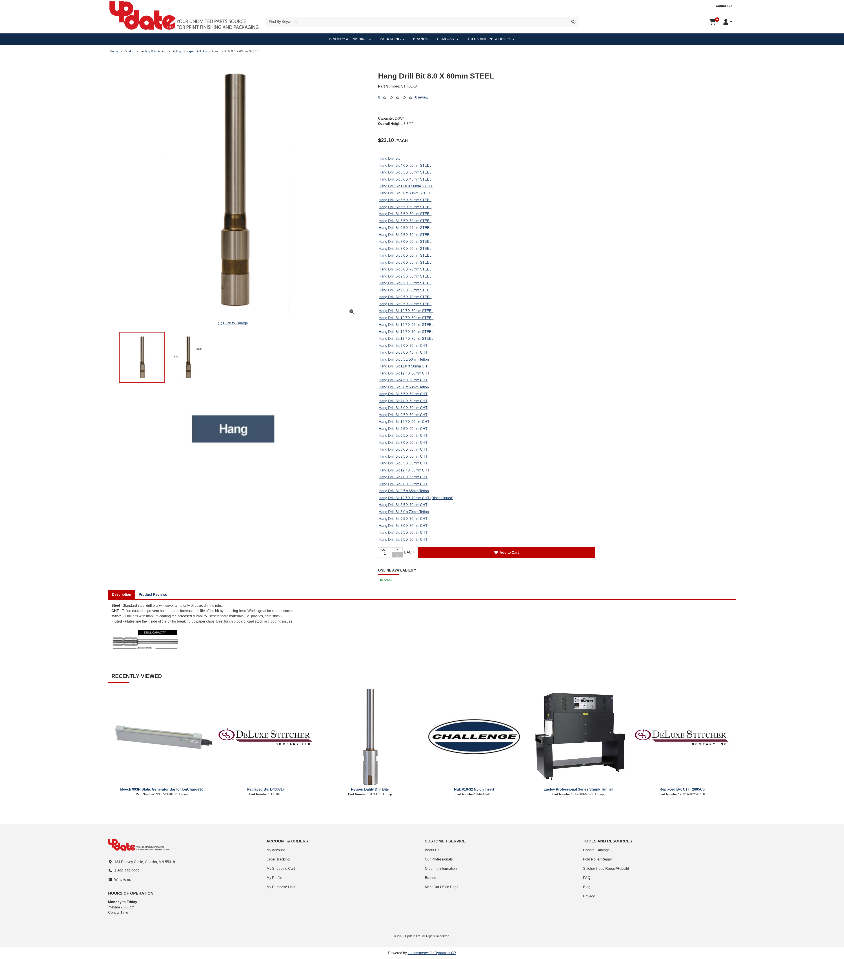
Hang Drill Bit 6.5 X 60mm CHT (403, 435)
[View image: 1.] (142, 357)
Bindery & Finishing (348, 39)
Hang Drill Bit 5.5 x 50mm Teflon (404, 359)
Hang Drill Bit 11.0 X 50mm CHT (404, 366)
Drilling (176, 51)
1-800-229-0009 (126, 871)
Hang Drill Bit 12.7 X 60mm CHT (404, 422)
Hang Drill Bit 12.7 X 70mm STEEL (406, 332)
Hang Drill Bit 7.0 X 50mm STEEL (405, 241)
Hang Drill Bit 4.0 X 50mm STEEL (405, 165)
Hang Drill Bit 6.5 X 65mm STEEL (405, 228)
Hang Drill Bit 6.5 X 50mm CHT (403, 394)
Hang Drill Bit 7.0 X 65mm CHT (403, 477)
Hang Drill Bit (389, 158)
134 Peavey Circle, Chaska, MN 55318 (144, 862)
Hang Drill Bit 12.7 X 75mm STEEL (406, 338)
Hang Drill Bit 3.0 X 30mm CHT (403, 345)
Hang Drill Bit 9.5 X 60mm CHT (403, 456)
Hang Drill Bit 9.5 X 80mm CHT (403, 532)
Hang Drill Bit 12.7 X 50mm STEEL (406, 311)
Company (446, 39)
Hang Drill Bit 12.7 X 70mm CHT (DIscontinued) (416, 498)
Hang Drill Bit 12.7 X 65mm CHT (404, 470)
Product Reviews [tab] (153, 594)
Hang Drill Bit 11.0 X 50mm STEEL (406, 186)
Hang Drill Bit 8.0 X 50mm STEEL (405, 255)
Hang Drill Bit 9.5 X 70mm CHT (403, 519)
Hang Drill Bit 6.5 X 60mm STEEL (405, 221)
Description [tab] (121, 594)
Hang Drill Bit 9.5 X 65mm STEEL (405, 283)
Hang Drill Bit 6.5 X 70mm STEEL (405, 235)
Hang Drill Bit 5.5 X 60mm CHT (403, 429)
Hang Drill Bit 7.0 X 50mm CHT (403, 401)
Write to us (122, 879)
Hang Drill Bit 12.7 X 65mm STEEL (406, 325)
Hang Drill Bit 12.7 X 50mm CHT (404, 373)
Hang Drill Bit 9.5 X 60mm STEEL (405, 290)
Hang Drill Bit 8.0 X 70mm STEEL (405, 269)
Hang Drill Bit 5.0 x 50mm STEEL (405, 193)
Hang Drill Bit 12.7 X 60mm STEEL (406, 318)
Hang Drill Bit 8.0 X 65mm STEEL (405, 262)
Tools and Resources (489, 39)
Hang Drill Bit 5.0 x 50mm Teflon (404, 387)
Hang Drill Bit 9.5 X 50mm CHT (403, 415)
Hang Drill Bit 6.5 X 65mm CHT (403, 463)
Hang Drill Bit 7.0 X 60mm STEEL (405, 248)
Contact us (724, 5)
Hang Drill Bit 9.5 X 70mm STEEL (405, 297)
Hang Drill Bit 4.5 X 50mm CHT (403, 380)
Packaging (390, 39)
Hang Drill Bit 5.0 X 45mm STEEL (405, 179)
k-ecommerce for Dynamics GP (432, 953)
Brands (420, 39)
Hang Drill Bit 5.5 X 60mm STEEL (405, 207)
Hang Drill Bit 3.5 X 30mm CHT (403, 539)
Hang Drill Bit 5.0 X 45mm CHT (403, 352)
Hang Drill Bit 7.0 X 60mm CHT (403, 442)
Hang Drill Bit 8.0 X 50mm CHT (403, 408)
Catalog (129, 51)
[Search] (573, 22)
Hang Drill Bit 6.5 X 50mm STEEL (405, 214)
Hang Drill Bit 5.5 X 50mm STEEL (405, 200)
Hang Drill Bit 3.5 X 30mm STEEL (405, 172)
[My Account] (728, 21)
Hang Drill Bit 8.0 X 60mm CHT (403, 449)
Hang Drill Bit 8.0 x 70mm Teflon (404, 512)
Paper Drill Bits (196, 51)
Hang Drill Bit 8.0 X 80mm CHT (403, 526)
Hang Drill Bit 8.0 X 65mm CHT (403, 484)
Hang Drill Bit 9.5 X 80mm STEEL (405, 304)
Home (114, 51)
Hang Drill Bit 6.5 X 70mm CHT (403, 505)
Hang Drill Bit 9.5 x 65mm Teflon (404, 491)
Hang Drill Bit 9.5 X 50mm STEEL (405, 276)
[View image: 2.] (188, 357)
